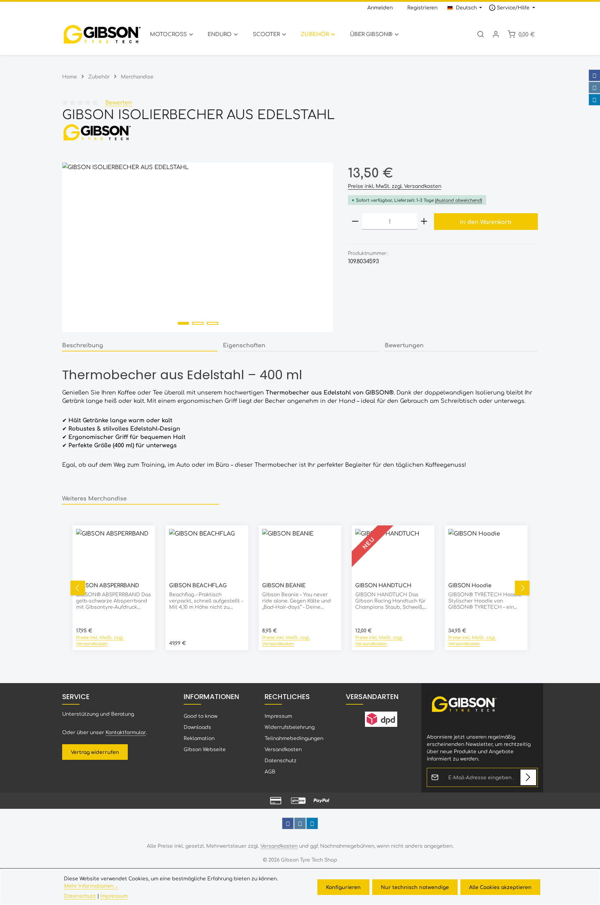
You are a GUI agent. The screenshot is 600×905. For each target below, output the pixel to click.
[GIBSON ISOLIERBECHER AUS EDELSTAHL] (197, 247)
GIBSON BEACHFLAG (198, 585)
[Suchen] (481, 34)
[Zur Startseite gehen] (102, 34)
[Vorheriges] (77, 588)
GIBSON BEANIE (284, 585)
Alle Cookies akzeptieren (500, 887)
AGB (270, 771)
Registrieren (422, 7)
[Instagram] (594, 87)
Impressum (278, 716)
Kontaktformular (126, 732)
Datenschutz (281, 760)
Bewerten (118, 102)
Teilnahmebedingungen (294, 738)
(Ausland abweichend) (458, 200)
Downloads (197, 727)
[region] (198, 247)
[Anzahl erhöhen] (424, 221)
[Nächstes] (522, 588)
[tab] (139, 345)
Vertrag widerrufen (95, 752)
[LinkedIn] (594, 99)
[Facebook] (594, 75)
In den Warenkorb (485, 221)
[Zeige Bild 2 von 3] (197, 323)
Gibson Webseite (205, 749)
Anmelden (380, 7)
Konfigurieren (343, 887)
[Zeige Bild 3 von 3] (212, 323)
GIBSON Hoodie (469, 585)
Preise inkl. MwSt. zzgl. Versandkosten (394, 186)
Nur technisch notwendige (415, 887)
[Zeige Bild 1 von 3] (183, 323)
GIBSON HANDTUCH (383, 585)
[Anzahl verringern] (355, 221)
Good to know (200, 716)
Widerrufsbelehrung (290, 727)
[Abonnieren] (528, 777)
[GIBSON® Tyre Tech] (300, 132)
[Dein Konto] (496, 34)
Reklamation (199, 738)
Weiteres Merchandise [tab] (94, 498)
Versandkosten (283, 749)
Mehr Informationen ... (91, 885)
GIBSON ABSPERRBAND (107, 585)
